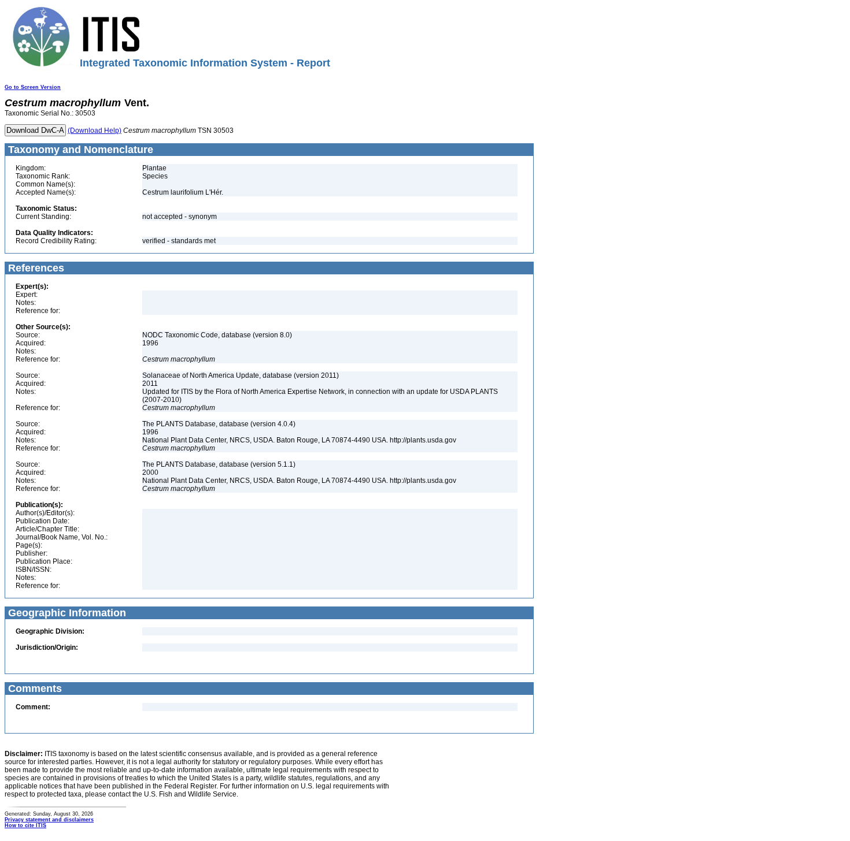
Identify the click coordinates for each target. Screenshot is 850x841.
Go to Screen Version (33, 87)
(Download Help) (94, 130)
